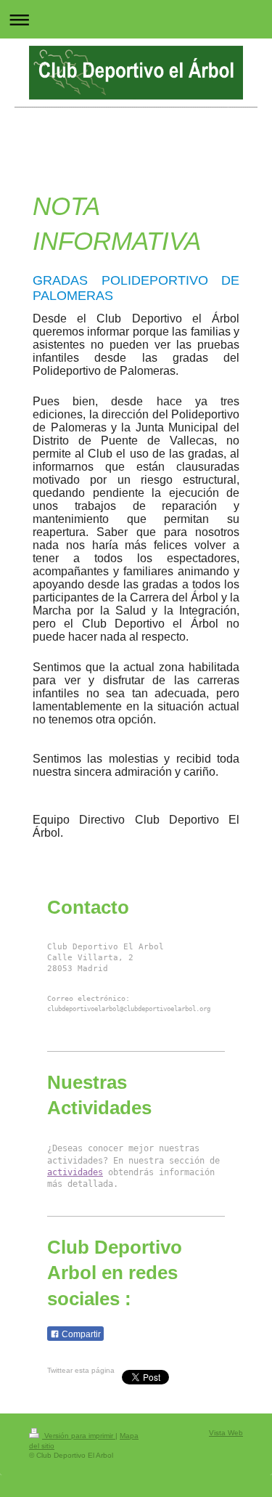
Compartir (80, 1334)
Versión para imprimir (78, 1436)
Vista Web (226, 1433)
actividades (75, 1172)
